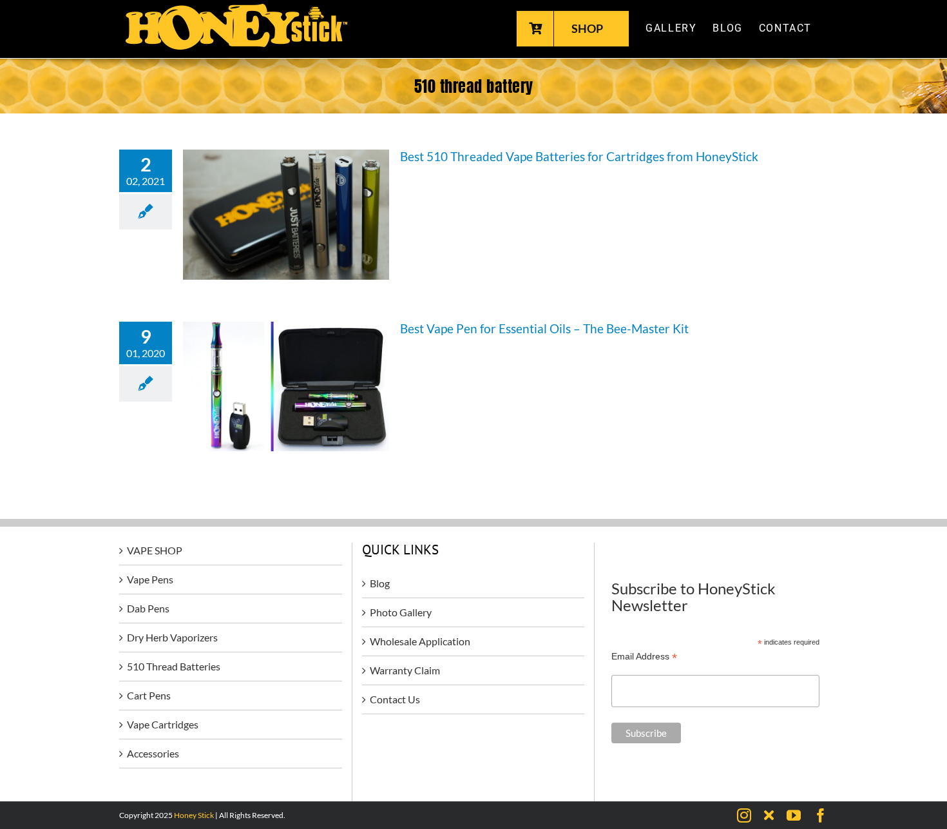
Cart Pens (149, 695)
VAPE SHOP (154, 550)
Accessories (153, 753)
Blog (380, 583)
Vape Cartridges (162, 724)
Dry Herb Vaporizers (172, 637)
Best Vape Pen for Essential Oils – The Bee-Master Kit (544, 328)
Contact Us (395, 699)
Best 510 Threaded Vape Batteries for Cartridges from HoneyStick (579, 156)
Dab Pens (148, 608)
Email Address (644, 656)
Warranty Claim (405, 670)
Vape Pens (150, 579)
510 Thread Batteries (173, 666)
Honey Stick (194, 815)
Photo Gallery (401, 612)
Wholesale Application (420, 641)
